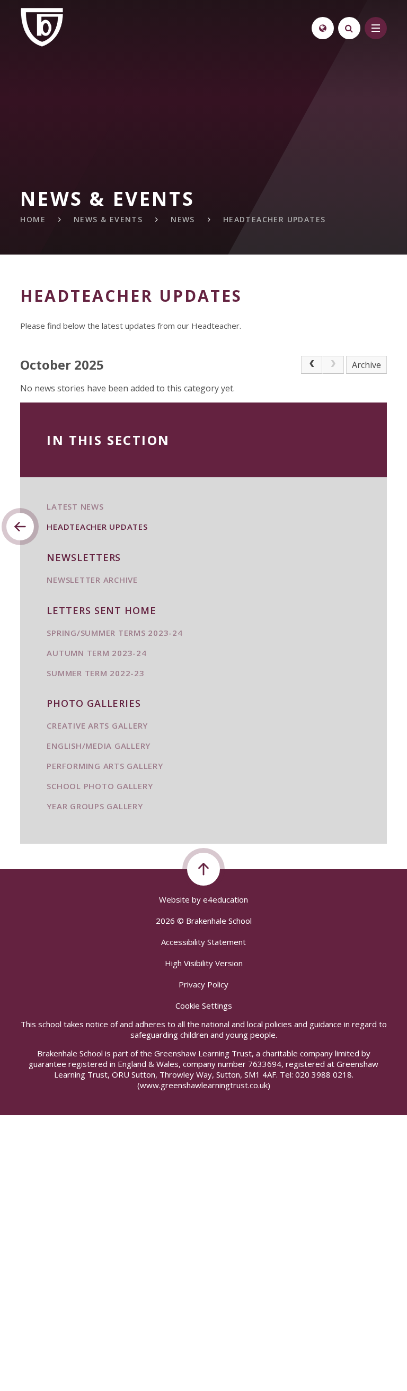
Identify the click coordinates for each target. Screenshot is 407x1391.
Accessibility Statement (203, 942)
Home (33, 219)
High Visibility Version (204, 963)
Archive (366, 365)
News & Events (108, 219)
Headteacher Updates (274, 219)
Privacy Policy (203, 984)
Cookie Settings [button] (203, 1005)
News (183, 219)
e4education (225, 899)
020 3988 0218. (324, 1074)
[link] (332, 365)
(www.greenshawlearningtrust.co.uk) (203, 1085)
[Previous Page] (311, 365)
